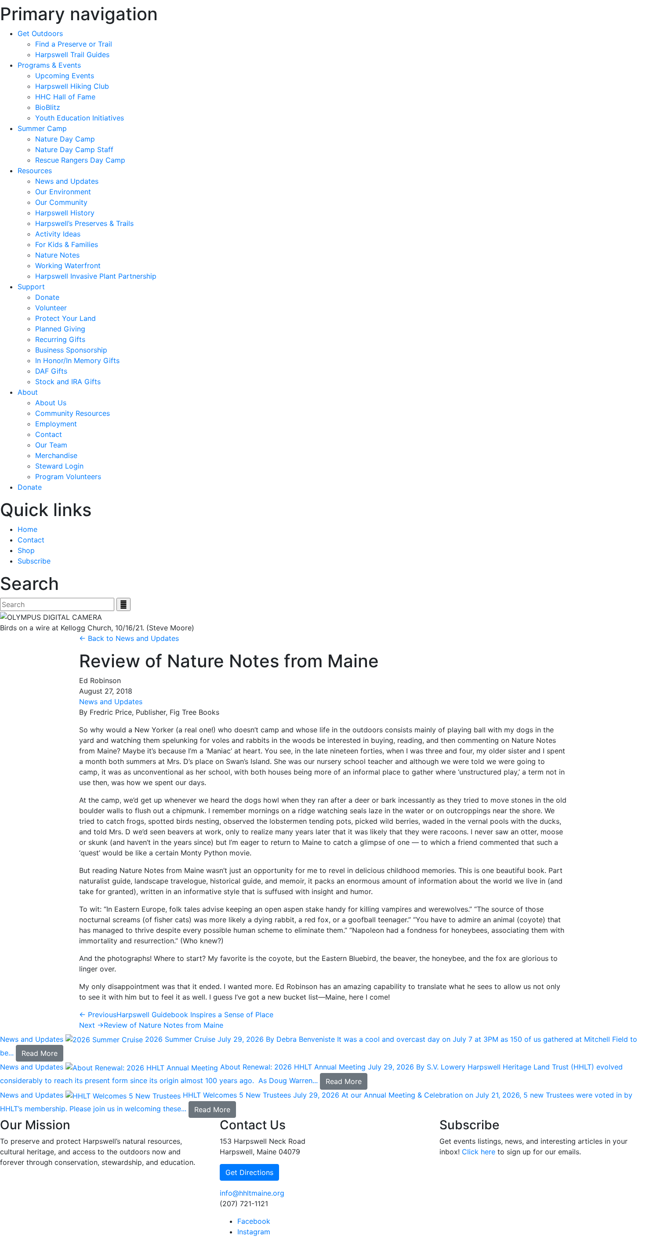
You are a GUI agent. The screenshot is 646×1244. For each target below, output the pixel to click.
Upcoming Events (64, 75)
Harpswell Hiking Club (72, 86)
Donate (47, 297)
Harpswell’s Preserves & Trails (84, 223)
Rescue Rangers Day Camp (80, 160)
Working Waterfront (68, 265)
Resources (35, 170)
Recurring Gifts (60, 339)
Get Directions (249, 1172)
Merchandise (56, 455)
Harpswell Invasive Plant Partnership (95, 276)
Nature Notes (57, 255)
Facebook (253, 1221)
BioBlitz (47, 107)
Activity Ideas (57, 233)
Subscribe (34, 561)
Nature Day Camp (65, 139)
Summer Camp (42, 128)
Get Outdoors (40, 33)
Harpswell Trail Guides (72, 54)
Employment (56, 423)
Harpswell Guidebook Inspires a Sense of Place (176, 1014)
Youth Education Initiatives (79, 117)
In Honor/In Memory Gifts (77, 360)
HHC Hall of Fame (65, 96)
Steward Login (59, 466)
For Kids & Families (66, 244)
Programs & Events (49, 65)
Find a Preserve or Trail (73, 44)
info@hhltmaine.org (252, 1193)
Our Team (51, 444)
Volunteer (51, 307)
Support (31, 286)
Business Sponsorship (71, 350)
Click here (478, 1151)
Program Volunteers (68, 476)
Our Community (61, 202)
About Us (50, 402)
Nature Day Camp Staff (74, 149)
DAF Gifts (51, 371)
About (28, 392)
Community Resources (72, 413)
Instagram (253, 1231)
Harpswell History (64, 212)
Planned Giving (60, 328)
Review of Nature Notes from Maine (151, 1025)
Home (27, 529)
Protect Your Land (65, 318)
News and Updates (66, 181)
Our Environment (63, 191)
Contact (48, 434)
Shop (26, 550)
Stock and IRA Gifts (68, 381)
